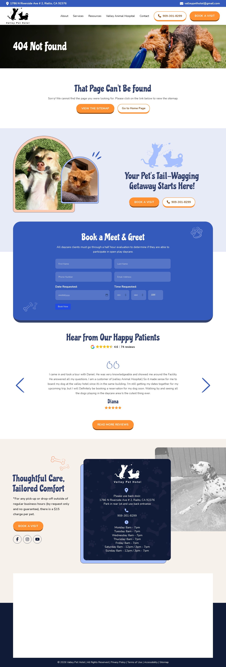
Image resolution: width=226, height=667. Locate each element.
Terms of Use (134, 662)
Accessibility (151, 662)
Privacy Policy (118, 662)
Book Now (63, 306)
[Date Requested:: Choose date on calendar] (106, 295)
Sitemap (164, 662)
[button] (113, 347)
